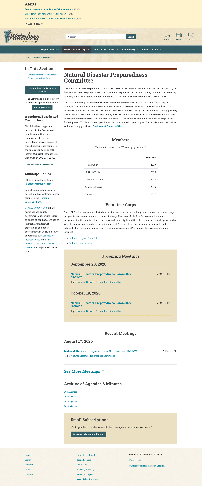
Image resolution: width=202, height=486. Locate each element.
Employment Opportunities (107, 126)
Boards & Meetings (42, 57)
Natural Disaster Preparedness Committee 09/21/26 (101, 275)
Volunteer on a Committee (40, 164)
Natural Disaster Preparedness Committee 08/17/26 (101, 351)
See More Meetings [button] (82, 371)
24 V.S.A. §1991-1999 (36, 207)
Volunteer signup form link (83, 238)
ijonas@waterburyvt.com (38, 183)
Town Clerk (82, 464)
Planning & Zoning (85, 469)
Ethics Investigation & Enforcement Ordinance (40, 243)
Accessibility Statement (88, 479)
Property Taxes (84, 459)
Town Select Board (86, 455)
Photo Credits (135, 460)
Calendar (29, 464)
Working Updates (42, 107)
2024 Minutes (70, 406)
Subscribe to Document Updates (88, 434)
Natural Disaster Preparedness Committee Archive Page (42, 76)
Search (131, 36)
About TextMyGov (85, 474)
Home (28, 57)
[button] (50, 49)
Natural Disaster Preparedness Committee (99, 282)
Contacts (29, 474)
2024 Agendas (70, 401)
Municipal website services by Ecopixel (146, 465)
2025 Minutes (70, 396)
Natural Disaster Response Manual (42, 90)
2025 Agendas (70, 391)
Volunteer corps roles (81, 243)
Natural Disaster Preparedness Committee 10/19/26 (101, 304)
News (27, 469)
